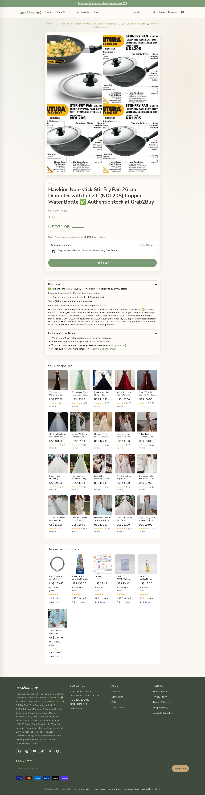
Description (54, 284)
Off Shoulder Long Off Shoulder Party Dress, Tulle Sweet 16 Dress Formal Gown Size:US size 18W (57, 435)
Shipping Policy (160, 707)
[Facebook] (19, 751)
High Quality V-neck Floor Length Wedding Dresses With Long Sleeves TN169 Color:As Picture (80, 477)
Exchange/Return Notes (61, 333)
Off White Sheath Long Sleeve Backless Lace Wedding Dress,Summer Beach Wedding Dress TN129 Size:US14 (79, 519)
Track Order (117, 707)
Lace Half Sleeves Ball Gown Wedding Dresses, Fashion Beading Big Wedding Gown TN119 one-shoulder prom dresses (125, 519)
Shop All (61, 12)
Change (150, 245)
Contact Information (163, 712)
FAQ (113, 702)
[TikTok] (42, 751)
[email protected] (117, 345)
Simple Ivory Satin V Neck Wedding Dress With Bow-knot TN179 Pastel (147, 519)
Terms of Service (161, 702)
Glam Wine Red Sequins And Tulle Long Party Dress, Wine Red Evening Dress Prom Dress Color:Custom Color (147, 393)
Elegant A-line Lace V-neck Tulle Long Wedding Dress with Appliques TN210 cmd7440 (102, 435)
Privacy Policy (160, 696)
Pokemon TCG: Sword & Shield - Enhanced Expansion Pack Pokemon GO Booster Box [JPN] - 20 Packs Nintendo (80, 578)
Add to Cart (103, 262)
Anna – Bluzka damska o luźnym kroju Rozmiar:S (55, 632)
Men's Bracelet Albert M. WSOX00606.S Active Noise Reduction (56, 578)
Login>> (58, 602)
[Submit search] (154, 12)
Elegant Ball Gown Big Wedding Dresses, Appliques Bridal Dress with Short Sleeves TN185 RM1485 (57, 477)
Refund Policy (160, 691)
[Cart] (182, 12)
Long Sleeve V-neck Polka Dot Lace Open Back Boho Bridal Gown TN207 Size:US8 (124, 435)
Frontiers (98, 576)
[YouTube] (34, 751)
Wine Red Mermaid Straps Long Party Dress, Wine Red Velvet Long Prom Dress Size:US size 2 (57, 393)
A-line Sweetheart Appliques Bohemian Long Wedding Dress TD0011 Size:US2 (124, 477)
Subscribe (180, 768)
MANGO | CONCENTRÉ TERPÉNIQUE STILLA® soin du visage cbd (147, 578)
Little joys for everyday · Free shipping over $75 (102, 3)
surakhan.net (30, 12)
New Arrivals (82, 12)
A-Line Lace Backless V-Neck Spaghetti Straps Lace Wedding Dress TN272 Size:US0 (146, 435)
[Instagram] (27, 751)
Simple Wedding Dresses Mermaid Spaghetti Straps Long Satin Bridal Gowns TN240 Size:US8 (79, 435)
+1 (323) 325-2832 (79, 699)
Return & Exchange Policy (103, 348)
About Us (116, 691)
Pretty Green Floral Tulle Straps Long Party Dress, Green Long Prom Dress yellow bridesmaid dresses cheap (80, 393)
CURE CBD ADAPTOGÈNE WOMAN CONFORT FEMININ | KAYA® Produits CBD (125, 578)
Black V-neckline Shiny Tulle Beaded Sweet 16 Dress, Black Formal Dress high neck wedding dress (102, 393)
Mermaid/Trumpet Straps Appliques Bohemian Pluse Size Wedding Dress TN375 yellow (102, 519)
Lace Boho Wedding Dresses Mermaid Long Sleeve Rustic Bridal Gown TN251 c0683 (102, 477)
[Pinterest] (57, 751)
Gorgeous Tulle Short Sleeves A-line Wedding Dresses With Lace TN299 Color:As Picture (147, 477)
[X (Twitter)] (50, 751)
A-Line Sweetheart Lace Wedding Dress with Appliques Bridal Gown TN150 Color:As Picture (57, 519)
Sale (96, 12)
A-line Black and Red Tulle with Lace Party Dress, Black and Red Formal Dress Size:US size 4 (124, 393)
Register (172, 12)
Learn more (98, 236)
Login (162, 12)
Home (48, 12)
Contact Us (117, 696)
